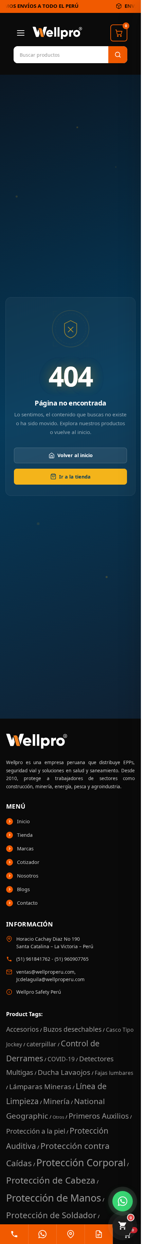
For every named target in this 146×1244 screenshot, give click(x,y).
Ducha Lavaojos (64, 1072)
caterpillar (41, 1044)
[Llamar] (14, 1234)
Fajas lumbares (114, 1073)
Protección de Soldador (51, 1215)
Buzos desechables (72, 1029)
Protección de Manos (53, 1197)
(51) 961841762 (33, 959)
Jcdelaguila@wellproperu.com (50, 979)
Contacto (27, 902)
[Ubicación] (70, 1234)
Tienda (25, 834)
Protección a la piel (35, 1131)
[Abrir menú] (21, 33)
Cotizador (28, 862)
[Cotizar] (99, 1234)
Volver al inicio (75, 455)
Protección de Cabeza (50, 1180)
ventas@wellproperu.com (45, 972)
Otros (58, 1117)
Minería (56, 1101)
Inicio (23, 821)
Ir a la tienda (75, 476)
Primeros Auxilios (99, 1116)
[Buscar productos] (117, 54)
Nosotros (27, 875)
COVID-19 (61, 1059)
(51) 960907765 (72, 959)
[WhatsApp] (42, 1234)
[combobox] (47, 54)
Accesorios (22, 1029)
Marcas (25, 848)
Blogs (23, 889)
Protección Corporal (81, 1162)
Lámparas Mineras (40, 1086)
